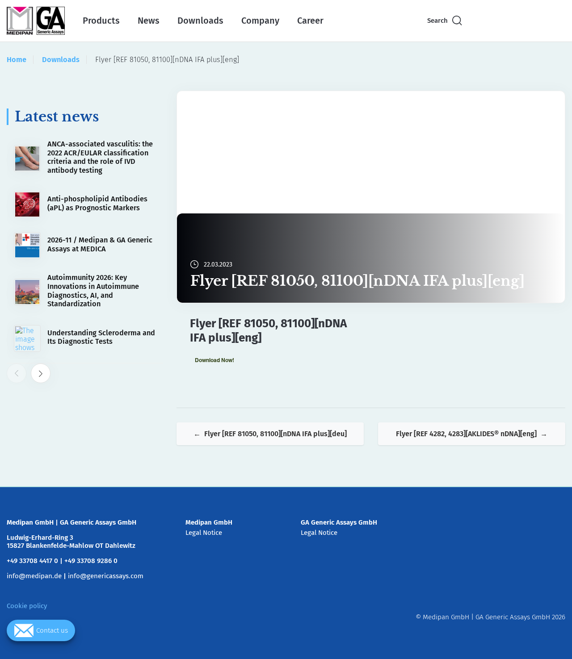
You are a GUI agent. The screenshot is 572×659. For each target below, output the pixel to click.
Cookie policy (27, 606)
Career (310, 20)
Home (16, 59)
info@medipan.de (34, 576)
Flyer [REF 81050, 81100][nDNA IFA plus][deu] (275, 434)
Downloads (200, 20)
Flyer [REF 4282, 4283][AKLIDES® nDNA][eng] (466, 434)
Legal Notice (203, 533)
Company (260, 20)
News (149, 20)
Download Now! (214, 360)
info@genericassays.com (105, 576)
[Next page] (40, 374)
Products (101, 20)
